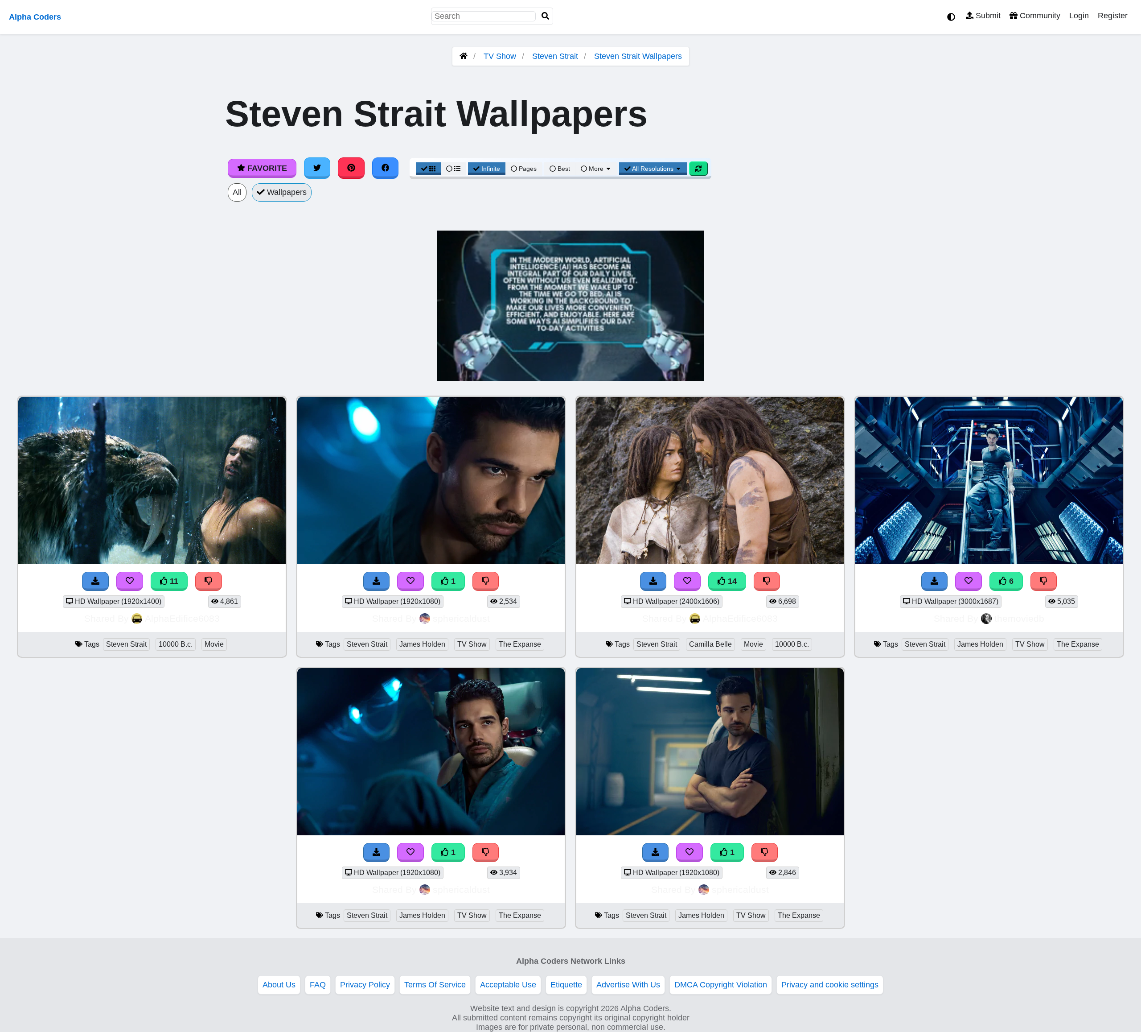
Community (1039, 15)
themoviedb (1019, 618)
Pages (528, 168)
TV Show (500, 56)
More (596, 168)
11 (173, 581)
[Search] (545, 16)
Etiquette (566, 984)
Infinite (490, 168)
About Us (279, 984)
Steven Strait (555, 56)
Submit (987, 15)
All (237, 192)
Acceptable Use (508, 984)
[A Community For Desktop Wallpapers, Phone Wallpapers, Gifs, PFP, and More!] (464, 56)
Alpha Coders (35, 16)
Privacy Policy (365, 984)
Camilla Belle (710, 644)
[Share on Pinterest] (351, 168)
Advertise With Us (628, 984)
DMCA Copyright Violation (720, 984)
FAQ (318, 984)
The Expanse (520, 644)
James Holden (422, 644)
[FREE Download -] (376, 581)
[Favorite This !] (410, 581)
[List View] (453, 168)
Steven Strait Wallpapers (638, 56)
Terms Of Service (435, 984)
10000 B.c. (176, 644)
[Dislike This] (485, 581)
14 (731, 581)
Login (1079, 15)
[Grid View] (428, 168)
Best (563, 168)
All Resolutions (653, 168)
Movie (214, 644)
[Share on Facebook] (385, 168)
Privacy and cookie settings (829, 984)
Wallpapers (286, 192)
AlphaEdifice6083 (182, 618)
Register (1113, 15)
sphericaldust (461, 618)
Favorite (266, 168)
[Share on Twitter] (317, 168)
